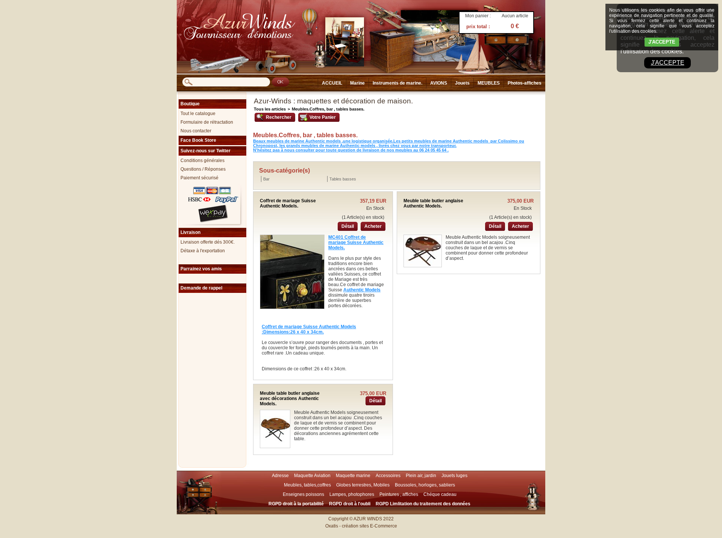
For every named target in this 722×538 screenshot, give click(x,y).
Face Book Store (198, 140)
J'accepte (667, 62)
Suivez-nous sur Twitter (205, 150)
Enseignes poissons (303, 494)
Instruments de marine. (397, 83)
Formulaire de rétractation (206, 122)
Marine (357, 83)
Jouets (462, 83)
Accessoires (388, 475)
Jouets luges (454, 475)
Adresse (280, 475)
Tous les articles (270, 109)
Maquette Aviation (312, 475)
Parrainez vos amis (201, 268)
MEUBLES (489, 83)
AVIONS (438, 83)
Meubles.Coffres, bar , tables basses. (328, 109)
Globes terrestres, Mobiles (363, 485)
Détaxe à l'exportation (202, 250)
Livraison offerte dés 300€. (207, 242)
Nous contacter (195, 130)
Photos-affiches (525, 83)
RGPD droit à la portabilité (296, 503)
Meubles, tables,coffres (307, 485)
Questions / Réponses (203, 169)
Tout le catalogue (197, 113)
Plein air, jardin (421, 475)
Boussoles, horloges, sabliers (425, 485)
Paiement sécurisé (199, 177)
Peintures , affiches (398, 494)
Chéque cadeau (440, 494)
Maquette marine (353, 475)
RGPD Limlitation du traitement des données (423, 503)
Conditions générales (202, 160)
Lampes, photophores (351, 494)
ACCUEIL (332, 83)
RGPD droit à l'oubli (349, 503)
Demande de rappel (201, 288)
